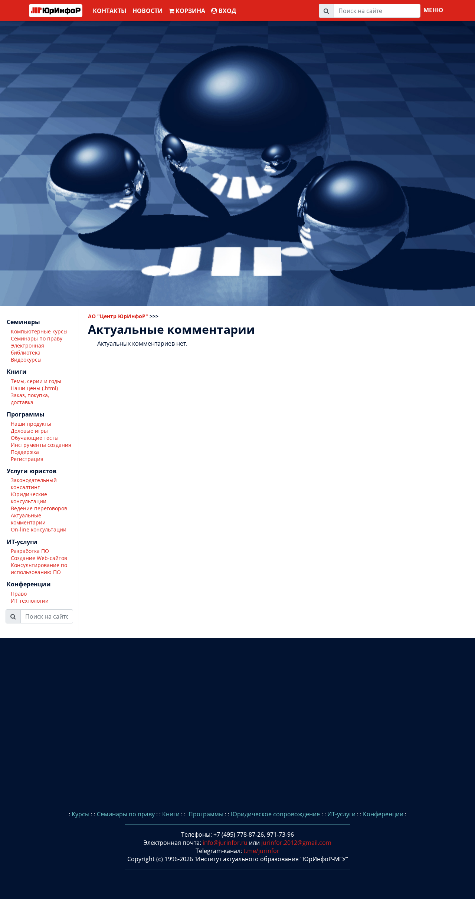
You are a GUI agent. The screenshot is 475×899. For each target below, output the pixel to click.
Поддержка (25, 451)
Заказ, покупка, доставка (30, 399)
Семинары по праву (36, 338)
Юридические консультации (29, 498)
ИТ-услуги (341, 814)
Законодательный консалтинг (34, 484)
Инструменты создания (41, 444)
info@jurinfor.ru (225, 843)
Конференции (383, 814)
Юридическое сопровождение (275, 814)
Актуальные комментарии (28, 519)
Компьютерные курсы (39, 331)
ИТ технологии (30, 600)
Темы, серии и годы (36, 381)
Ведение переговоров (39, 508)
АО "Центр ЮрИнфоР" (118, 316)
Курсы (80, 814)
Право (19, 593)
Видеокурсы (26, 359)
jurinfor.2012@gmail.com (296, 843)
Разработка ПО (30, 550)
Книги (171, 814)
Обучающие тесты (35, 437)
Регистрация (27, 458)
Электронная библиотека (27, 349)
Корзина (189, 11)
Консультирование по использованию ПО (39, 569)
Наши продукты (31, 423)
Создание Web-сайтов (39, 558)
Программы (205, 814)
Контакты (110, 11)
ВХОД (226, 11)
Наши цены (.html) (34, 388)
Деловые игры (29, 430)
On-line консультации (38, 529)
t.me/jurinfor (261, 851)
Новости (147, 11)
